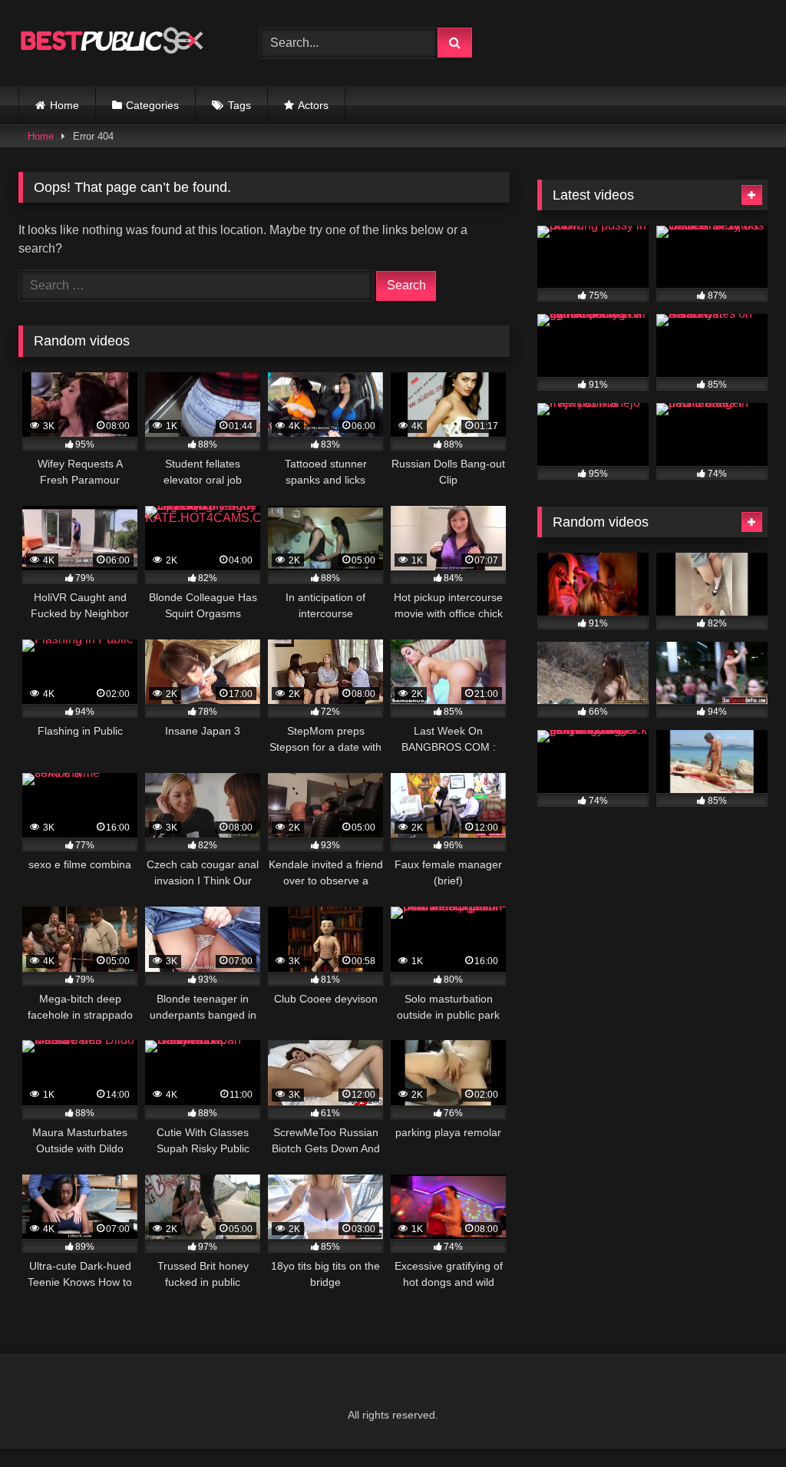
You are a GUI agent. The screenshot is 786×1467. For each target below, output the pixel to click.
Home (64, 105)
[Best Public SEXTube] (121, 43)
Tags (239, 105)
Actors (313, 105)
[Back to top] (738, 1421)
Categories (152, 105)
